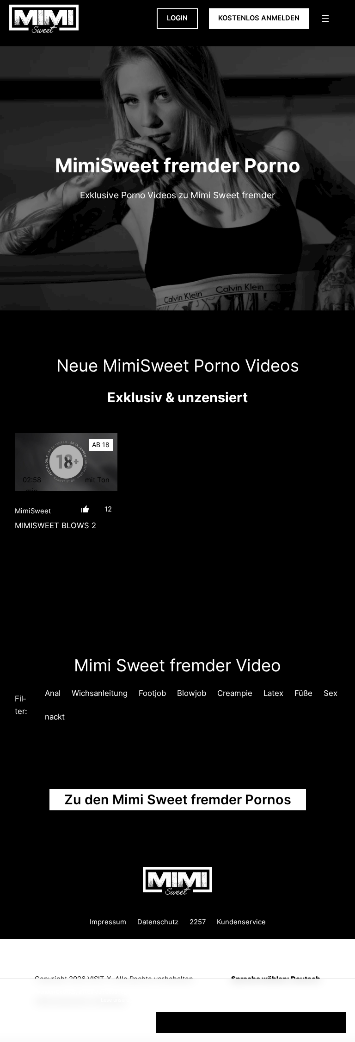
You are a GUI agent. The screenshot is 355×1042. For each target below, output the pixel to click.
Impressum (108, 922)
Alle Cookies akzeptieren (251, 1022)
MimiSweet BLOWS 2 (55, 525)
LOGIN (177, 18)
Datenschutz (157, 922)
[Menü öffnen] (325, 18)
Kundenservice (241, 922)
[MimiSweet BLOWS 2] (66, 462)
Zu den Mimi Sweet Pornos (177, 799)
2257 (198, 922)
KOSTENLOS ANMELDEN (259, 18)
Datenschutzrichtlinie (155, 1000)
